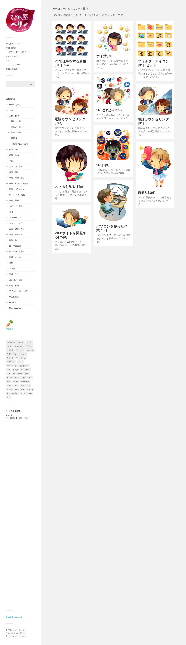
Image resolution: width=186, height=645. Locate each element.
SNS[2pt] (102, 165)
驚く (8, 397)
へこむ (9, 346)
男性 (16, 389)
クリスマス (20, 350)
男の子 (9, 389)
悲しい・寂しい (17, 127)
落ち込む (14, 393)
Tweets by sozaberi (14, 617)
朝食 (8, 381)
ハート (20, 362)
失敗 (8, 374)
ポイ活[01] (104, 56)
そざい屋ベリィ (19, 630)
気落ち (9, 385)
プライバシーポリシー (19, 52)
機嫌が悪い (25, 381)
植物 (11, 263)
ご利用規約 (11, 48)
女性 (26, 374)
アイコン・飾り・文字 (18, 291)
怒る (30, 377)
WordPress (20, 633)
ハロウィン (11, 362)
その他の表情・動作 (19, 144)
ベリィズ (10, 60)
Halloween (11, 342)
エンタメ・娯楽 (16, 280)
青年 (30, 393)
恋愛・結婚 (14, 155)
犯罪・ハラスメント (17, 189)
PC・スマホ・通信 (17, 195)
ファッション (15, 217)
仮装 (8, 370)
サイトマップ (12, 56)
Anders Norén (20, 636)
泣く (16, 385)
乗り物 (12, 268)
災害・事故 (14, 172)
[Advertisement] (20, 517)
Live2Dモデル (15, 104)
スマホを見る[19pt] (69, 187)
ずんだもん (14, 297)
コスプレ (30, 350)
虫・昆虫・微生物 (16, 251)
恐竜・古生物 (15, 257)
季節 (11, 161)
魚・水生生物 (15, 246)
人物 (11, 110)
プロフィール (15, 64)
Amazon (9, 329)
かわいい (20, 342)
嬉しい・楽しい (17, 121)
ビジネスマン (24, 366)
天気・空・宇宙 (16, 166)
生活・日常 (14, 149)
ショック (22, 354)
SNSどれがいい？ (109, 110)
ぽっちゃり (19, 346)
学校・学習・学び (16, 178)
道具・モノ (14, 274)
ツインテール (21, 358)
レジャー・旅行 (16, 223)
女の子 (20, 374)
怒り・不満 (16, 132)
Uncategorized (15, 308)
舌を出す (30, 389)
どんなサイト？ (13, 44)
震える (23, 393)
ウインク (10, 350)
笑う (22, 389)
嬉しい (9, 377)
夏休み (27, 370)
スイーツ (10, 358)
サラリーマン (12, 354)
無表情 (14, 138)
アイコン (29, 346)
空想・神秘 (14, 285)
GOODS (12, 302)
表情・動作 (14, 116)
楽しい (15, 381)
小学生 (17, 377)
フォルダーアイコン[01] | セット (153, 63)
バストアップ (12, 366)
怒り (24, 377)
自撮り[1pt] (146, 192)
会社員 (15, 370)
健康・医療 (14, 200)
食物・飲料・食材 (16, 234)
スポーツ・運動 (16, 206)
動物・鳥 (13, 240)
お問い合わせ (12, 69)
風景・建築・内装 (16, 229)
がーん (29, 342)
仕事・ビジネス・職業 (18, 183)
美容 (11, 212)
